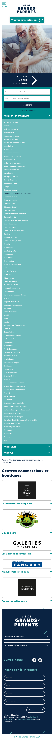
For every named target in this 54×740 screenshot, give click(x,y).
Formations (8, 275)
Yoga (5, 440)
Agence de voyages (11, 136)
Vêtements (8, 430)
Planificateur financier (12, 352)
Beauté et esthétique (11, 180)
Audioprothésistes (11, 176)
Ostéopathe (8, 342)
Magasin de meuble (11, 302)
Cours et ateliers (10, 227)
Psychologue (9, 359)
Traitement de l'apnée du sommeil (17, 410)
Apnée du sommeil (11, 139)
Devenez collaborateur (16, 646)
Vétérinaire (8, 434)
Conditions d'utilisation (25, 719)
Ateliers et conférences (12, 163)
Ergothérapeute (10, 251)
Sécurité (7, 379)
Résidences (8, 366)
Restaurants (8, 369)
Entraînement (9, 247)
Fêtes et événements (11, 271)
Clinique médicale (10, 207)
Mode (6, 319)
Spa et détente (9, 396)
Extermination (9, 261)
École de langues (10, 237)
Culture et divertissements (14, 231)
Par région (10, 446)
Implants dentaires (11, 285)
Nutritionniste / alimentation (14, 325)
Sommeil (7, 393)
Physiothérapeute (10, 349)
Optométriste (9, 332)
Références (15, 460)
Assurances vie (9, 160)
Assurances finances (12, 153)
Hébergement (9, 278)
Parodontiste (8, 346)
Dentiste (7, 234)
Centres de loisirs (10, 200)
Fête (5, 268)
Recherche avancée (27, 110)
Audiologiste (8, 173)
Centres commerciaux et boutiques (17, 193)
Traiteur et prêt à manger (13, 417)
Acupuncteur (9, 133)
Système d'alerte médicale (14, 403)
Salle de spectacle (10, 373)
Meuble (7, 315)
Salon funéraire (9, 376)
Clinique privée (9, 210)
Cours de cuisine (10, 224)
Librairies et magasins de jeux (15, 295)
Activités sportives (11, 129)
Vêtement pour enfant (12, 427)
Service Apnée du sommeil (14, 383)
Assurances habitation (12, 156)
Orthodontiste (9, 339)
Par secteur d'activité (17, 116)
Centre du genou (10, 190)
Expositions (8, 258)
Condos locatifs (10, 217)
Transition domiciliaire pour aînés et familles (20, 420)
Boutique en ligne (10, 183)
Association (8, 146)
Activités (7, 126)
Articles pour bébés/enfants (14, 143)
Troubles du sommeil (12, 423)
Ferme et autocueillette (12, 264)
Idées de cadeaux (10, 281)
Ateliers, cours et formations (14, 166)
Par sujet (10, 452)
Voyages (7, 437)
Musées (7, 322)
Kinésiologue (9, 291)
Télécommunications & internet (16, 406)
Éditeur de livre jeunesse (13, 241)
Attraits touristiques (11, 170)
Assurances (8, 149)
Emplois (7, 244)
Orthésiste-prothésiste (12, 335)
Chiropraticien (9, 204)
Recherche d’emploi (11, 362)
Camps (6, 187)
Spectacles (8, 400)
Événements (8, 254)
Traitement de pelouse (12, 413)
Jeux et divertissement (12, 288)
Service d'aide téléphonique (14, 390)
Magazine (7, 308)
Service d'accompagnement (14, 386)
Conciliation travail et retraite (15, 214)
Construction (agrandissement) (16, 220)
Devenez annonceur (14, 636)
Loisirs (6, 298)
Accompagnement (11, 122)
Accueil (5, 460)
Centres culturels (10, 197)
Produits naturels (10, 356)
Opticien (7, 329)
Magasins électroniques (13, 305)
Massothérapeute (10, 312)
